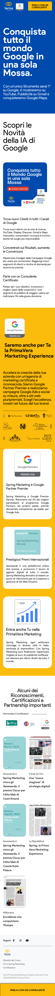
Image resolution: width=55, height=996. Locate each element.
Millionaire (8, 912)
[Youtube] (27, 940)
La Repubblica (36, 841)
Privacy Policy (23, 977)
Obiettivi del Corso (11, 960)
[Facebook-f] (13, 940)
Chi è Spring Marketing (14, 964)
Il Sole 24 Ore (36, 773)
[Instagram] (20, 940)
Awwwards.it (10, 773)
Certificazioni (9, 967)
